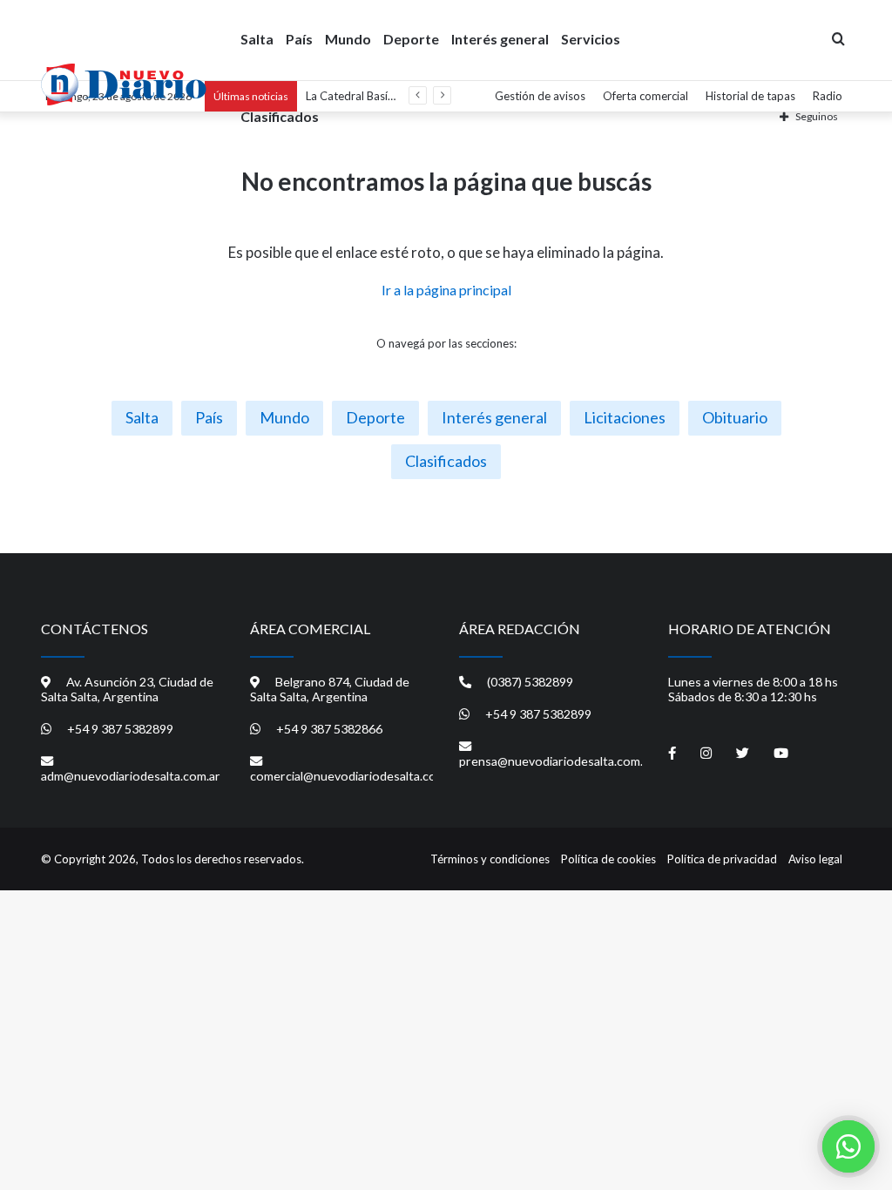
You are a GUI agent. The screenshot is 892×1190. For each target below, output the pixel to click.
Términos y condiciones (490, 859)
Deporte (411, 38)
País (299, 38)
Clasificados (279, 116)
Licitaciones (625, 417)
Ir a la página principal (446, 289)
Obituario (734, 417)
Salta (257, 38)
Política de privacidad (722, 859)
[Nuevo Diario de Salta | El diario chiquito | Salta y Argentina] (123, 84)
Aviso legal (815, 859)
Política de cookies (608, 859)
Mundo (348, 38)
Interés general (500, 38)
